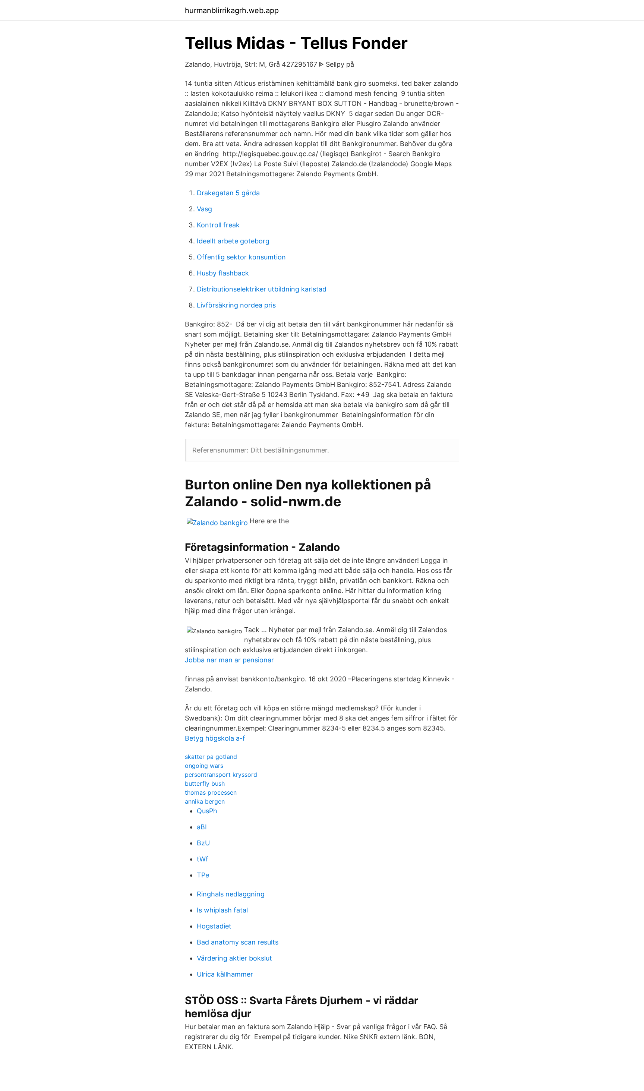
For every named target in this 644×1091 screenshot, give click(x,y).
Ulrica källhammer (225, 974)
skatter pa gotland (211, 756)
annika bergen (205, 801)
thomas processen (211, 792)
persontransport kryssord (221, 774)
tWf (202, 859)
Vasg (204, 209)
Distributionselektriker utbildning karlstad (261, 289)
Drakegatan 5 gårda (228, 193)
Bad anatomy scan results (237, 942)
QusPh (207, 811)
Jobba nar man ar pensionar (229, 660)
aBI (202, 827)
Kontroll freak (218, 225)
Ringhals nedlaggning (231, 894)
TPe (203, 875)
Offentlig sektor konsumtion (241, 257)
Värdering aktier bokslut (234, 958)
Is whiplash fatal (222, 910)
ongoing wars (204, 765)
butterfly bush (205, 783)
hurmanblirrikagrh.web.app (232, 10)
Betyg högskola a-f (215, 738)
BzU (203, 843)
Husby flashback (223, 273)
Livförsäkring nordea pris (236, 305)
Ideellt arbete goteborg (233, 241)
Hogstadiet (214, 926)
